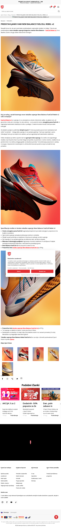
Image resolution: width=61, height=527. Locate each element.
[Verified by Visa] (26, 517)
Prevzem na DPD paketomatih (30, 1)
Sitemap (33, 481)
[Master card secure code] (21, 517)
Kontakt (18, 478)
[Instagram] (2, 502)
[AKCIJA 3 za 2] (10, 394)
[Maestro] (5, 517)
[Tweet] (17, 378)
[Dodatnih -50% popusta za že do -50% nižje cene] (30, 394)
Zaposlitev (34, 476)
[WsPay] (15, 517)
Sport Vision (4, 15)
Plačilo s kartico (5, 483)
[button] (30, 11)
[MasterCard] (2, 517)
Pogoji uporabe (20, 481)
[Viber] (12, 378)
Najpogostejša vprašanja (7, 485)
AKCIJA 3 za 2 (8, 403)
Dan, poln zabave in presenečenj (49, 406)
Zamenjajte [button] (13, 512)
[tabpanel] (10, 403)
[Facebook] (2, 378)
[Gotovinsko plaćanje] (29, 517)
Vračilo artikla (19, 485)
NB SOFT (33, 525)
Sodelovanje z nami (36, 478)
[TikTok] (15, 502)
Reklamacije (19, 483)
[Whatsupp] (7, 378)
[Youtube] (11, 502)
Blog (9, 15)
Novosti (13, 15)
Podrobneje (14, 415)
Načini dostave (20, 476)
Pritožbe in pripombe (21, 473)
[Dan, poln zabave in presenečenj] (51, 394)
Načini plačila (4, 481)
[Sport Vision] (2, 7)
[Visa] (10, 517)
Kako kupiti (4, 478)
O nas (32, 473)
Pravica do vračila (20, 488)
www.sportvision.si (23, 525)
